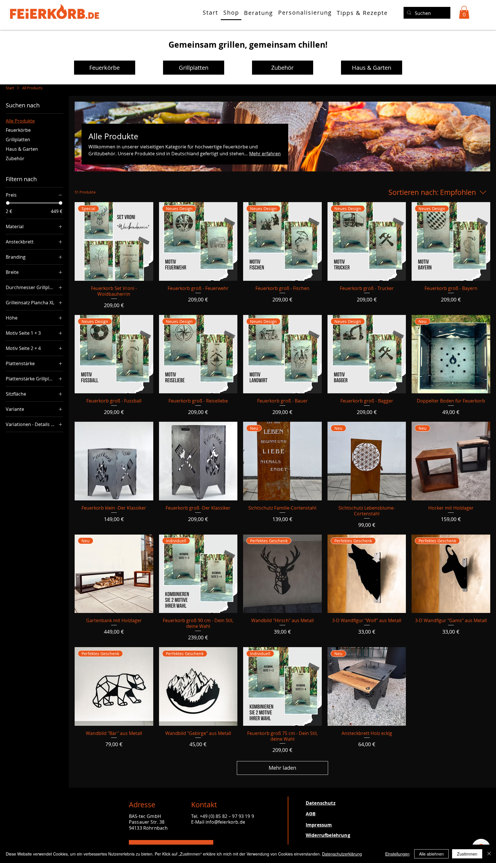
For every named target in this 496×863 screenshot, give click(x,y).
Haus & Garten (371, 67)
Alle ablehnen (431, 854)
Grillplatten (193, 67)
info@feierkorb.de (225, 822)
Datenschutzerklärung (342, 854)
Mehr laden (282, 767)
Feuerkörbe (104, 67)
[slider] (7, 203)
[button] (464, 12)
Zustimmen (467, 854)
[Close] (489, 853)
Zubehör (282, 67)
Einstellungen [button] (397, 854)
